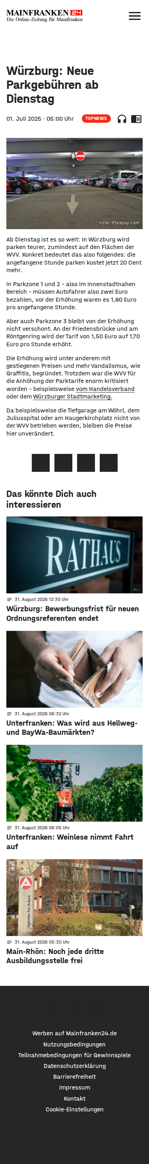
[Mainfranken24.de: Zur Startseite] (44, 16)
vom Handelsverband (105, 389)
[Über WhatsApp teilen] (86, 463)
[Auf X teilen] (63, 463)
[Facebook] (52, 1008)
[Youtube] (97, 1008)
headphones (122, 118)
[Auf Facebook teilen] (41, 463)
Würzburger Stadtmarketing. (72, 396)
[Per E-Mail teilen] (109, 463)
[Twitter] (74, 1008)
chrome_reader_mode (136, 118)
